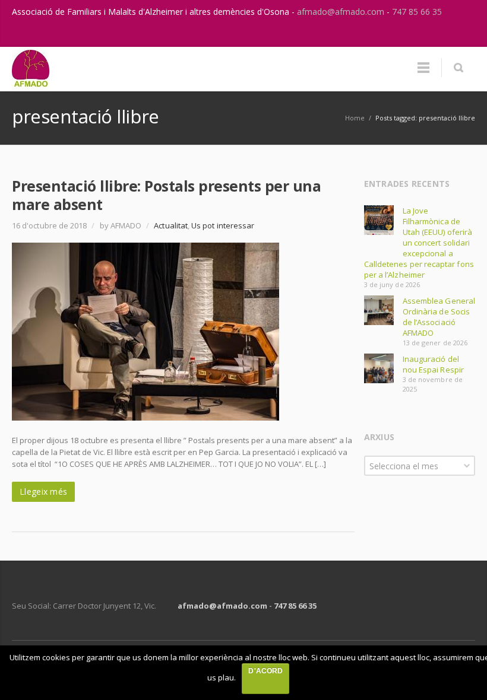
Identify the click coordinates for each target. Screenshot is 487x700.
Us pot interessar (222, 225)
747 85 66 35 (417, 11)
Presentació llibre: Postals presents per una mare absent (166, 195)
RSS (463, 35)
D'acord (265, 671)
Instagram (438, 35)
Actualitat (171, 225)
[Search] (458, 67)
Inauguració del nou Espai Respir (433, 364)
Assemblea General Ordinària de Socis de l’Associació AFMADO (439, 316)
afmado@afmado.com (342, 11)
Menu (423, 67)
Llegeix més (43, 491)
